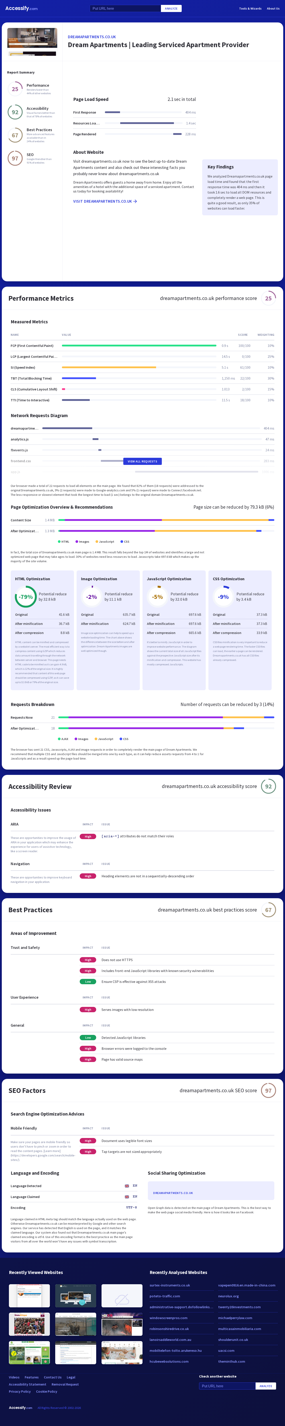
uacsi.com (226, 1350)
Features (32, 1377)
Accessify (21, 8)
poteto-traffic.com (165, 1296)
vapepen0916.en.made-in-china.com (246, 1285)
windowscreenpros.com (168, 1318)
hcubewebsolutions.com (169, 1361)
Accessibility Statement (27, 1384)
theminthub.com (231, 1361)
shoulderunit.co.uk (233, 1339)
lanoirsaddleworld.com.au (170, 1339)
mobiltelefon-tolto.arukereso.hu (176, 1350)
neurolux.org (228, 1296)
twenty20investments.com (239, 1307)
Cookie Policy (46, 1391)
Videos (14, 1377)
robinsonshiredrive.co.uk (169, 1328)
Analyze (171, 8)
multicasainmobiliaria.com (239, 1328)
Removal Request (65, 1384)
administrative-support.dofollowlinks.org (182, 1307)
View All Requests (142, 461)
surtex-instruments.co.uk (170, 1285)
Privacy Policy (20, 1391)
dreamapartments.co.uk (92, 36)
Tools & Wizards (250, 8)
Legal (71, 1377)
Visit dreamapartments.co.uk (102, 201)
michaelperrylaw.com (235, 1318)
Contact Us (52, 1377)
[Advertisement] (173, 76)
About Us (273, 8)
